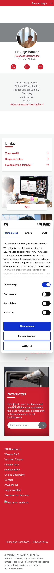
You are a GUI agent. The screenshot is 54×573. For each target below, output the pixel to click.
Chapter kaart (11, 464)
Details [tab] (28, 233)
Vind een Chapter (13, 459)
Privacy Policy (40, 542)
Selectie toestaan (27, 336)
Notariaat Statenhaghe (27, 55)
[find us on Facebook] (16, 502)
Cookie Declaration (14, 474)
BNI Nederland (12, 449)
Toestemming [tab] (10, 233)
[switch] (46, 294)
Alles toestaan (27, 326)
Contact (8, 479)
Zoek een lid (12, 153)
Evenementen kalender (18, 165)
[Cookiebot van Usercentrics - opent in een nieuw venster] (38, 224)
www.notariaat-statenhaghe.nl (27, 104)
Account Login (39, 3)
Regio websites (14, 159)
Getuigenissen (12, 469)
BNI (27, 207)
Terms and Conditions (17, 542)
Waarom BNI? (11, 454)
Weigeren (27, 346)
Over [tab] (44, 233)
